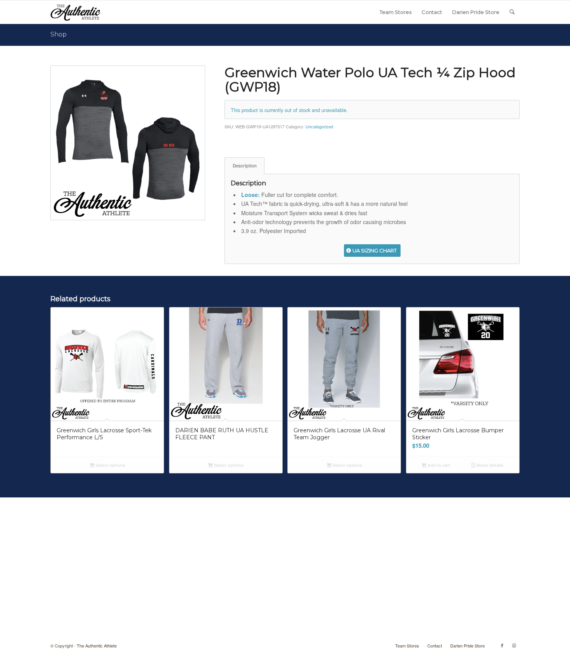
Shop (58, 34)
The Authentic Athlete (97, 645)
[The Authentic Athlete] (75, 12)
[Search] (512, 12)
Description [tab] (245, 165)
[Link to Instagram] (514, 645)
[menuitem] (395, 12)
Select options (110, 465)
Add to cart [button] (438, 465)
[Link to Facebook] (502, 645)
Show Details (489, 465)
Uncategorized (319, 126)
